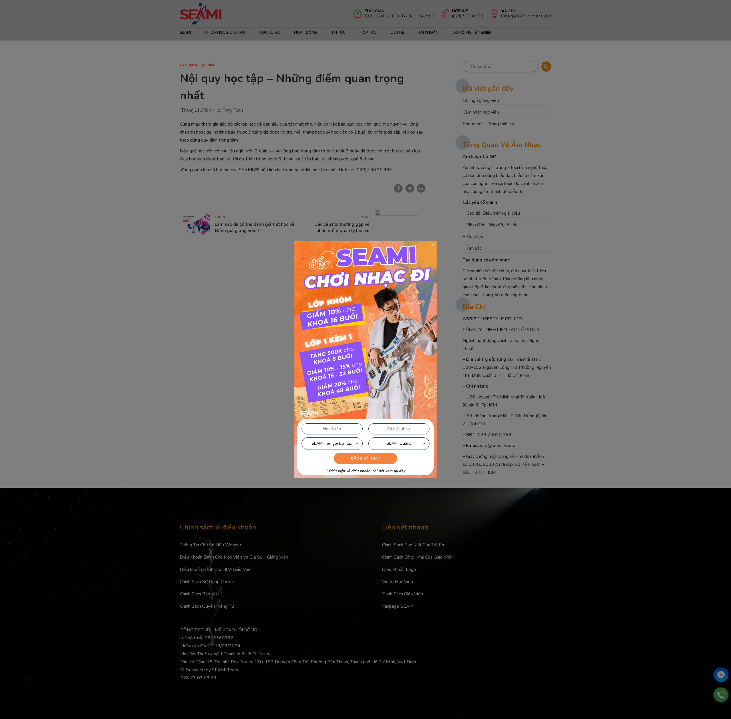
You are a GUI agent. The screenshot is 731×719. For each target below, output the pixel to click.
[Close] (433, 244)
